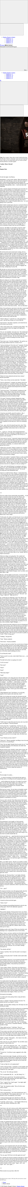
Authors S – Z (9, 42)
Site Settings (9, 45)
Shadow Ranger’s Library (9, 37)
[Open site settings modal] (12, 29)
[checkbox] (14, 11)
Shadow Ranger (20, 1186)
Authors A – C (9, 38)
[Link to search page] (0, 80)
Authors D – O (9, 40)
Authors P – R (9, 41)
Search (3, 45)
